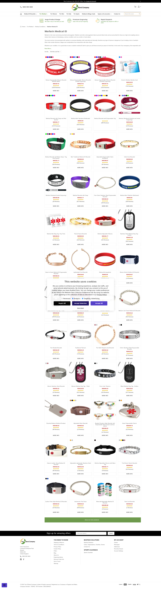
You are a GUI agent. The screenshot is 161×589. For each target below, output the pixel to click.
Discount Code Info (59, 559)
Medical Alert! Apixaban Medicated (80, 118)
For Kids (69, 14)
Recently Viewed (118, 548)
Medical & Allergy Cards (88, 14)
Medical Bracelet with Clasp (80, 195)
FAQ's (55, 551)
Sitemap (56, 563)
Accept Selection (80, 303)
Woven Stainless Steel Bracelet (56, 386)
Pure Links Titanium (105, 386)
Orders (116, 542)
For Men (61, 14)
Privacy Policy (57, 546)
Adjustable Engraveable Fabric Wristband (105, 157)
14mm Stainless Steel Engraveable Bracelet (129, 348)
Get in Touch (57, 561)
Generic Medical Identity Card (129, 80)
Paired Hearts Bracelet (80, 233)
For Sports (76, 14)
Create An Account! (91, 1)
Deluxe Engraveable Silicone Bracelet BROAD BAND (56, 80)
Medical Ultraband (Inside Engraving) (56, 195)
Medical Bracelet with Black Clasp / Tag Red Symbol (56, 157)
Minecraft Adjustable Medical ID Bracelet (105, 502)
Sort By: (47, 51)
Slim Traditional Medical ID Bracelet (80, 157)
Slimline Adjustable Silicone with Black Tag (105, 463)
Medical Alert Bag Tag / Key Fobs (56, 233)
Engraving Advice (58, 557)
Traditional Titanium (80, 347)
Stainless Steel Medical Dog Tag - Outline (129, 234)
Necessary (67, 298)
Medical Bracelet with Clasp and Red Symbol (56, 119)
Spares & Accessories (104, 14)
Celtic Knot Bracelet (129, 157)
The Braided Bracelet (56, 347)
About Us (56, 555)
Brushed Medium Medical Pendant (56, 423)
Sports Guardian (88, 552)
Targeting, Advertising (91, 298)
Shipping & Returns (59, 542)
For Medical (43, 14)
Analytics (77, 298)
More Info (56, 90)
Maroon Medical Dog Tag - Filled (80, 386)
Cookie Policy (57, 548)
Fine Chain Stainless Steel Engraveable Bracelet (105, 196)
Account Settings (118, 551)
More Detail (80, 308)
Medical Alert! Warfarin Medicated (129, 195)
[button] (56, 86)
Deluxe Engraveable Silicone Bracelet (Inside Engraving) (80, 80)
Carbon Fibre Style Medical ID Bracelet (56, 501)
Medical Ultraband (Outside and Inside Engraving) (129, 119)
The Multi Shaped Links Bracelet (105, 347)
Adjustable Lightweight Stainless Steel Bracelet (80, 463)
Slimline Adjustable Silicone (105, 233)
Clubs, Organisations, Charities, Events (94, 544)
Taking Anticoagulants (105, 272)
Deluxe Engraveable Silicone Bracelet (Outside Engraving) (105, 80)
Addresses (117, 546)
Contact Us (117, 14)
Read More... (48, 48)
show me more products (92, 520)
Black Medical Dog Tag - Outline (129, 386)
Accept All (99, 303)
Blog (55, 553)
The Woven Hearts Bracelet (129, 463)
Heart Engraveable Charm (129, 423)
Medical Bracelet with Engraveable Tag (105, 118)
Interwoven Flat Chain (80, 501)
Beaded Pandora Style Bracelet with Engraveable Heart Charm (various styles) (105, 425)
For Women (53, 14)
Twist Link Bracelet (129, 501)
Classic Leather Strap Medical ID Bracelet (56, 463)
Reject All (62, 303)
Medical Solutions (88, 542)
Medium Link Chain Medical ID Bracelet (129, 310)
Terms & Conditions (59, 544)
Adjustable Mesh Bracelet (81, 423)
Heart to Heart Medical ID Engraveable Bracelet (56, 273)
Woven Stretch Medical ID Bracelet (129, 272)
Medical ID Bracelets (30, 14)
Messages (117, 544)
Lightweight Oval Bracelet (80, 272)
